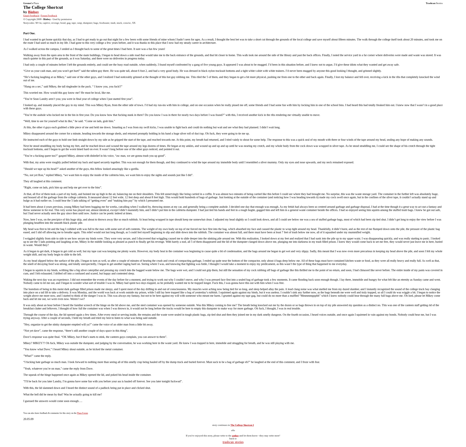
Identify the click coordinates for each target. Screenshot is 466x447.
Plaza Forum (82, 413)
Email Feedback (31, 15)
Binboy (33, 12)
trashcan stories (233, 442)
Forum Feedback (49, 15)
